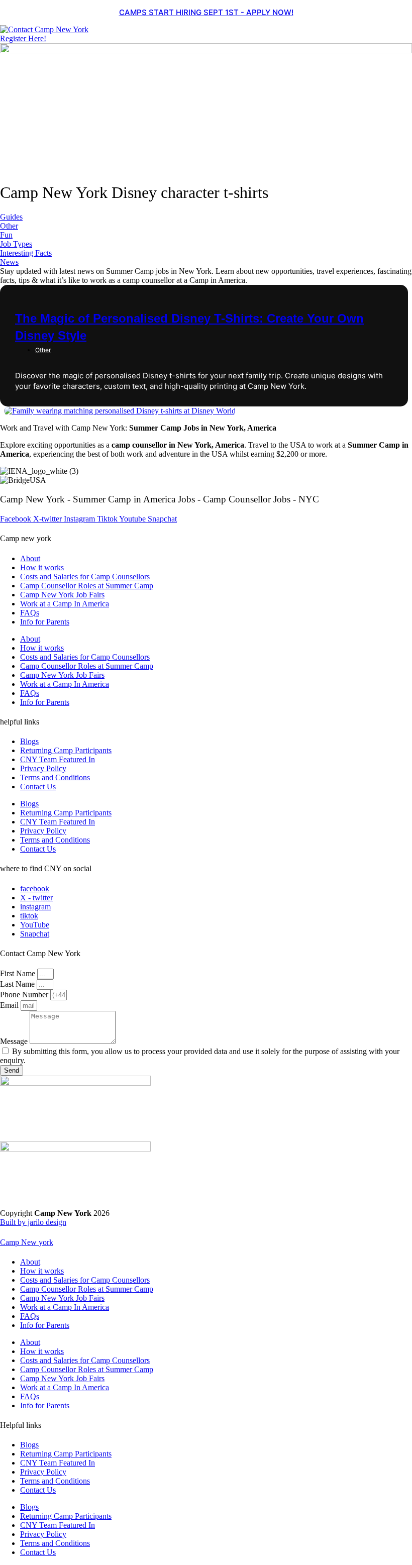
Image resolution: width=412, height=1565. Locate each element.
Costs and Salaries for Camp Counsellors (85, 576)
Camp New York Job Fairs (62, 594)
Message (15, 1041)
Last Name (18, 984)
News (9, 262)
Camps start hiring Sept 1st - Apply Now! (206, 12)
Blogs (29, 741)
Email (10, 1005)
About (30, 558)
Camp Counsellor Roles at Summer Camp (86, 585)
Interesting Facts (26, 253)
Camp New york (26, 1242)
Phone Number (25, 994)
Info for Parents (44, 621)
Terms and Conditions (55, 777)
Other (9, 226)
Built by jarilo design (33, 1222)
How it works (42, 567)
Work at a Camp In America (64, 603)
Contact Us (38, 786)
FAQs (29, 612)
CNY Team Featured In (57, 759)
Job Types (16, 244)
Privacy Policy (43, 768)
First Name (18, 973)
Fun (6, 235)
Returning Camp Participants (66, 750)
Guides (11, 217)
